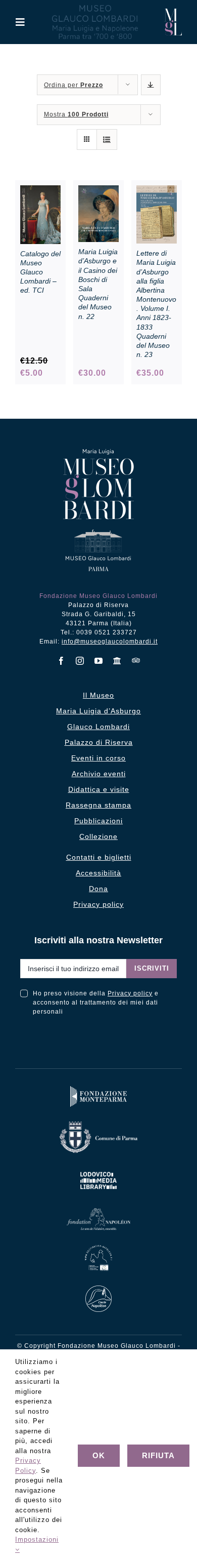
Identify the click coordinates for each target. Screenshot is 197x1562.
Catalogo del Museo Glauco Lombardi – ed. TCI (40, 272)
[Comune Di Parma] (98, 1124)
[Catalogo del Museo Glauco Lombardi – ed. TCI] (40, 190)
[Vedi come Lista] (107, 139)
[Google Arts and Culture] (117, 661)
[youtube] (98, 661)
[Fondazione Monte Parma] (98, 1088)
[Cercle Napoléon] (98, 1288)
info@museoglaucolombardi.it (110, 641)
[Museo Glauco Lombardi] (173, 12)
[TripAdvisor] (136, 660)
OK (98, 1455)
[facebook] (61, 661)
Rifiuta (158, 1455)
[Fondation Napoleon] (98, 1210)
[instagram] (80, 661)
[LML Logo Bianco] (98, 1170)
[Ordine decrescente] (151, 84)
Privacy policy (130, 993)
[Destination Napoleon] (99, 1247)
